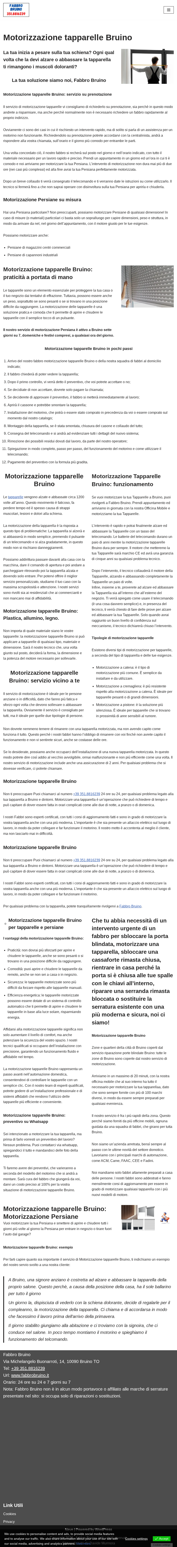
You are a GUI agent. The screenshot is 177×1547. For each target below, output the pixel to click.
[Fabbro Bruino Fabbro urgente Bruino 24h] (16, 10)
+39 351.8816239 (86, 794)
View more (83, 1543)
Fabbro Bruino (130, 906)
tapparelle (15, 497)
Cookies (9, 1514)
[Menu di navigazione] (169, 10)
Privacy (9, 1522)
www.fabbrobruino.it (30, 1375)
